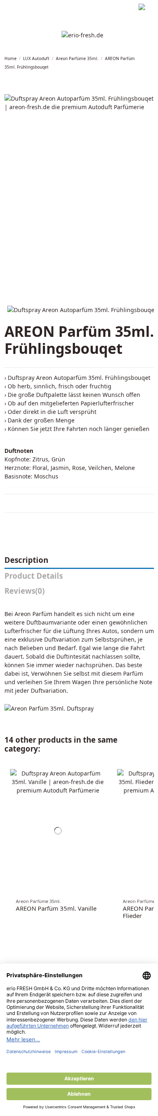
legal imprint (18, 8)
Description (26, 560)
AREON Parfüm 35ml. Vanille (56, 908)
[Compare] (102, 778)
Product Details (33, 576)
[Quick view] (102, 787)
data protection (56, 8)
